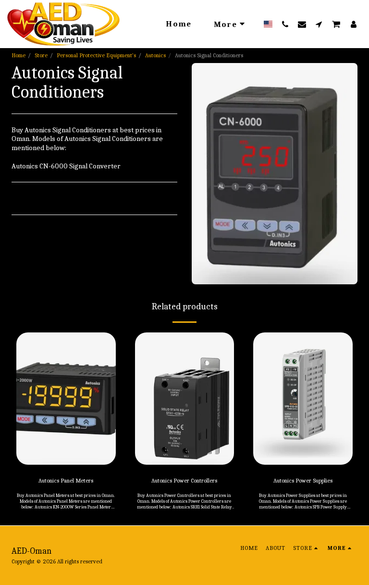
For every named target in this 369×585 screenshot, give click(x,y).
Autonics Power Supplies (302, 480)
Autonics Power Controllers (184, 480)
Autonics (155, 55)
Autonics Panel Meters (65, 480)
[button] (285, 24)
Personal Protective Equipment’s (96, 55)
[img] (66, 398)
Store (41, 55)
